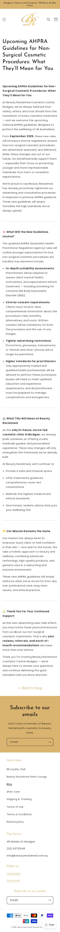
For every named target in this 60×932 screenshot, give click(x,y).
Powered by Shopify (40, 927)
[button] (4, 19)
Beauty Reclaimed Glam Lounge (27, 776)
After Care (13, 791)
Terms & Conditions (19, 814)
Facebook (13, 880)
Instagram (13, 873)
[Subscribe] (49, 742)
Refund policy (15, 821)
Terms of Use (15, 807)
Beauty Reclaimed (24, 927)
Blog (9, 784)
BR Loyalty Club (16, 769)
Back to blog (32, 688)
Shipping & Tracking (19, 799)
